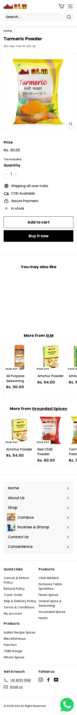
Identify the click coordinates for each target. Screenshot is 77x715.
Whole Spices (14, 657)
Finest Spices (48, 595)
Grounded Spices (49, 408)
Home (8, 31)
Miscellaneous (15, 638)
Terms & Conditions (19, 607)
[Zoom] (71, 124)
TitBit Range (13, 651)
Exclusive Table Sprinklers (50, 586)
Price (8, 142)
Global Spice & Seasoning (50, 603)
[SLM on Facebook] (48, 679)
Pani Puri (10, 645)
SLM (49, 335)
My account (13, 613)
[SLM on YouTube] (56, 679)
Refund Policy (14, 589)
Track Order (13, 595)
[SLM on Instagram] (40, 679)
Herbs (43, 618)
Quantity (12, 165)
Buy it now (39, 236)
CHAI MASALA (48, 578)
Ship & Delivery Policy (20, 601)
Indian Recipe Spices (20, 632)
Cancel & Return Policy (16, 580)
